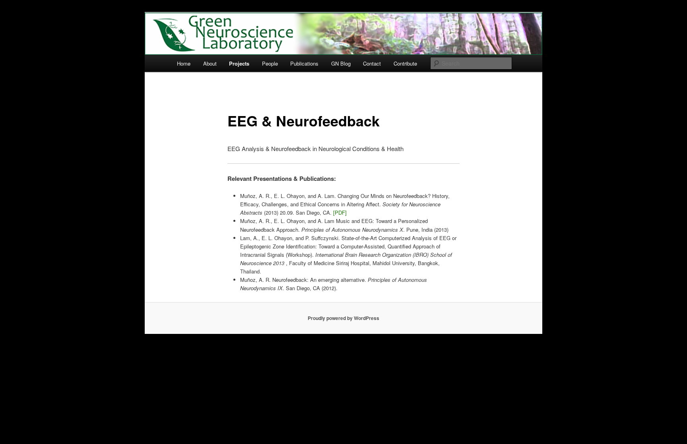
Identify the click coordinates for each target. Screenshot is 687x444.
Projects (239, 63)
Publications (304, 63)
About (210, 63)
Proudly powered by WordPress (343, 318)
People (270, 63)
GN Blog (341, 63)
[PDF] (340, 212)
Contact (372, 63)
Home (183, 63)
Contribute (405, 63)
